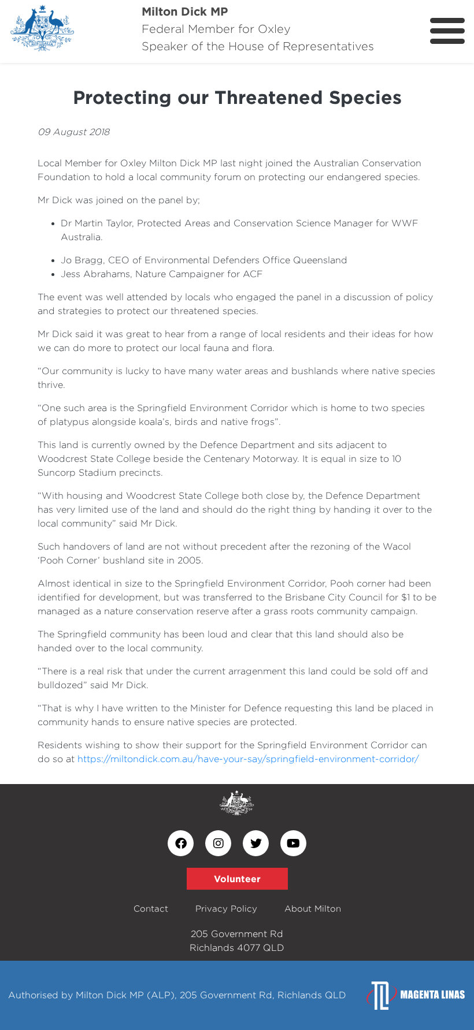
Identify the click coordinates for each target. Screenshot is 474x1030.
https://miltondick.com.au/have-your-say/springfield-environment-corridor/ (248, 759)
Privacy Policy (226, 908)
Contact (151, 908)
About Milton (312, 908)
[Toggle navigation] (447, 31)
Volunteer (237, 879)
